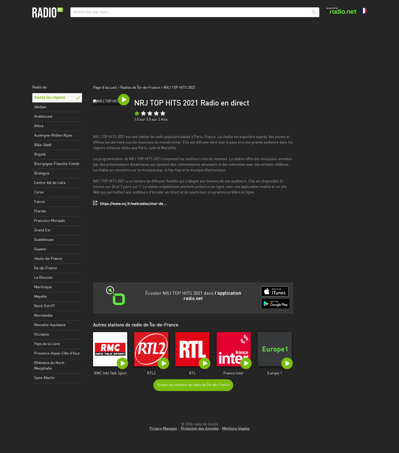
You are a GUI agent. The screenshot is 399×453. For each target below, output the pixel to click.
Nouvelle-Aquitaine (49, 325)
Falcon (39, 202)
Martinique (43, 287)
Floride (40, 211)
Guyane (40, 249)
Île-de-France (45, 268)
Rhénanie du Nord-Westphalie (49, 365)
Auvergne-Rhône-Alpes (53, 136)
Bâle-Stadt (42, 145)
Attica (38, 126)
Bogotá (39, 154)
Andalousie (43, 117)
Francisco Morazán (49, 221)
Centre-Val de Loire (50, 183)
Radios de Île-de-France (140, 88)
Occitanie (41, 335)
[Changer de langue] (364, 10)
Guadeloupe (43, 240)
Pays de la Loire (47, 344)
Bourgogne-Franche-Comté (56, 164)
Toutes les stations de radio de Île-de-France (193, 385)
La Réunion (43, 278)
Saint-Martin (44, 378)
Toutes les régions (49, 98)
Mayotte (40, 297)
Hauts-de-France (48, 259)
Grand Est (42, 230)
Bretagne (41, 173)
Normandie (43, 316)
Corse (39, 192)
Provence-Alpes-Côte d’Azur (57, 353)
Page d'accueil (105, 88)
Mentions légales (236, 429)
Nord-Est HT (44, 306)
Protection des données (200, 429)
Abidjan (40, 107)
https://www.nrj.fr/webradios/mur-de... (133, 204)
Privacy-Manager (163, 429)
